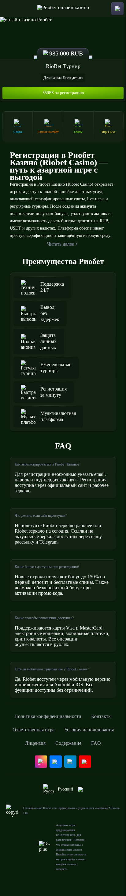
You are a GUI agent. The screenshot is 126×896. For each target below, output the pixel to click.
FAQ (96, 743)
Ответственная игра (33, 729)
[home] (63, 8)
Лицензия (35, 743)
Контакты (101, 716)
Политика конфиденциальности (47, 716)
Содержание (68, 743)
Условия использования (89, 729)
